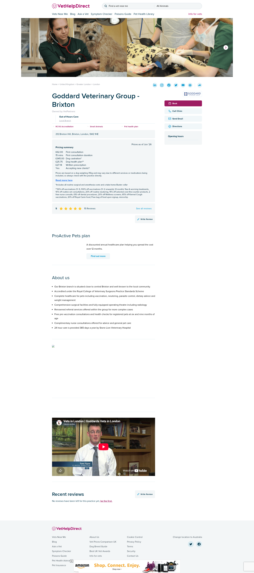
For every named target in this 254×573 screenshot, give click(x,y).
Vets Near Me (60, 14)
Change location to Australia (187, 537)
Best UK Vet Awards (100, 551)
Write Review (147, 219)
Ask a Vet (83, 14)
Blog (72, 14)
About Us (94, 537)
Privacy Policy (134, 541)
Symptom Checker (101, 14)
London (96, 84)
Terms (130, 546)
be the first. (106, 501)
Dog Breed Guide (98, 546)
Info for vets (195, 14)
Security (131, 551)
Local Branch (65, 120)
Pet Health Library (144, 14)
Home (54, 84)
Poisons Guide (123, 14)
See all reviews (144, 208)
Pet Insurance (59, 565)
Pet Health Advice (61, 560)
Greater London (83, 84)
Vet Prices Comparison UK (103, 541)
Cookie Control (135, 537)
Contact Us (132, 555)
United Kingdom (67, 84)
